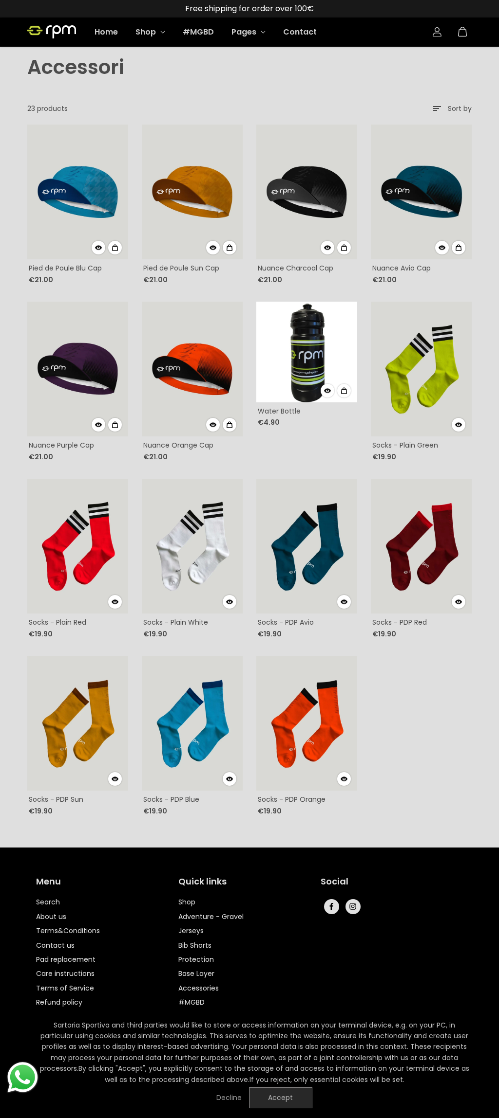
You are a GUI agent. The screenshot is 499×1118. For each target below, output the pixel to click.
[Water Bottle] (306, 352)
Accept (280, 1097)
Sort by (460, 108)
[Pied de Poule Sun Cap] (192, 192)
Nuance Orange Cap (178, 445)
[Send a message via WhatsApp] (22, 1077)
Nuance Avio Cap (401, 268)
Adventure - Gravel (211, 916)
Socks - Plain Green (405, 445)
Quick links (202, 882)
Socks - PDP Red (399, 622)
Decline (229, 1097)
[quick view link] (98, 247)
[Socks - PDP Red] (421, 546)
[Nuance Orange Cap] (192, 369)
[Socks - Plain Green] (421, 369)
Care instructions (65, 973)
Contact (300, 31)
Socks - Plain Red (57, 622)
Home (106, 31)
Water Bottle (279, 411)
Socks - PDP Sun (56, 799)
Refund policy (59, 1002)
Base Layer (196, 973)
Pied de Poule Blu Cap (65, 268)
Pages (244, 31)
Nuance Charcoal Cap (295, 268)
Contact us (55, 945)
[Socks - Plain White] (192, 546)
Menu (48, 882)
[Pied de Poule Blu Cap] (77, 192)
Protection (196, 959)
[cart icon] (462, 32)
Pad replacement (66, 959)
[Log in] (437, 32)
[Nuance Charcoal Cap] (306, 192)
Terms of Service (65, 988)
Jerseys (191, 931)
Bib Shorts (194, 945)
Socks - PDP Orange (292, 799)
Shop (146, 31)
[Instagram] (353, 906)
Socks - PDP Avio (286, 622)
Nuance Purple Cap (61, 445)
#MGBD (198, 31)
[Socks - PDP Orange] (306, 723)
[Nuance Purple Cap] (77, 369)
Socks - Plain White (175, 622)
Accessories (198, 988)
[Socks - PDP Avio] (306, 546)
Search (48, 902)
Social (334, 882)
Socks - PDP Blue (171, 799)
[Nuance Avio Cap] (421, 192)
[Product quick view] (115, 247)
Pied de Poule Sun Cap (181, 268)
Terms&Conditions (68, 931)
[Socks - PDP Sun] (77, 723)
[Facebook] (331, 906)
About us (51, 916)
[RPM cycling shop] (51, 31)
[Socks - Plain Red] (77, 546)
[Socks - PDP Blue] (192, 723)
